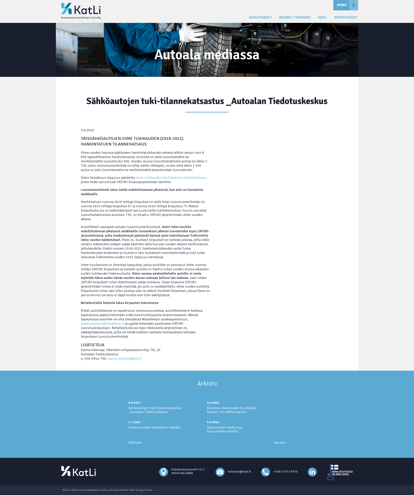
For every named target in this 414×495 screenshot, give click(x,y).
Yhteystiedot (345, 18)
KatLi (322, 18)
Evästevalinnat (120, 490)
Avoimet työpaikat (295, 18)
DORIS (342, 5)
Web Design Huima (141, 490)
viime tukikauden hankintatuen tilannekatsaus (171, 178)
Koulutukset (260, 18)
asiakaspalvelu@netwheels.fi (103, 323)
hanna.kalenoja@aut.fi (124, 358)
